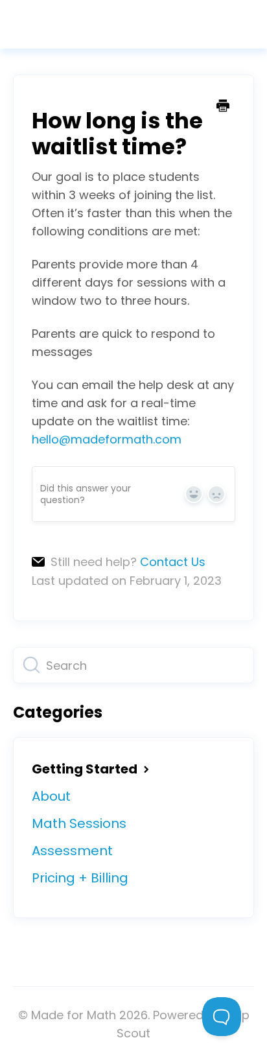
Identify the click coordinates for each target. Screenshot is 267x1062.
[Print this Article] (222, 107)
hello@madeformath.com (106, 439)
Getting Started (86, 769)
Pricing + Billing (80, 878)
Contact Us (172, 562)
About (51, 796)
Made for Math (73, 1015)
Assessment (72, 851)
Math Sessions (79, 823)
